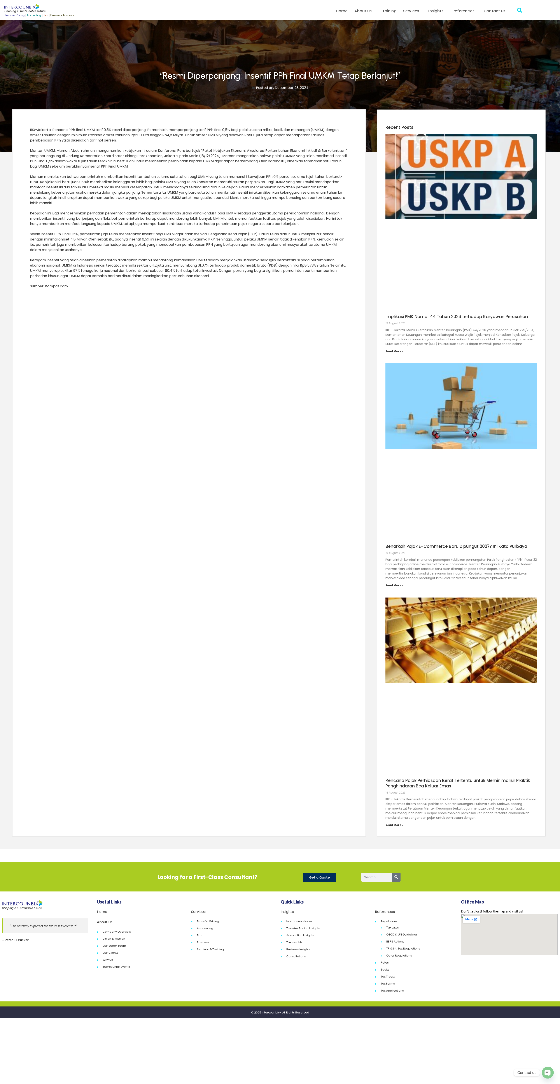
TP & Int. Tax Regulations (403, 948)
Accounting (205, 928)
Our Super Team (114, 946)
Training (389, 11)
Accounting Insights (300, 935)
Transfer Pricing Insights (303, 928)
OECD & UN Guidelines (402, 934)
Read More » (394, 351)
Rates (385, 962)
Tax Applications (392, 991)
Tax (199, 935)
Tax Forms (388, 983)
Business (203, 942)
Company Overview (117, 932)
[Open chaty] (548, 1073)
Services (411, 11)
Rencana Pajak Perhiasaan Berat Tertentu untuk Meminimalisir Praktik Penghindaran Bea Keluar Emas (457, 783)
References (463, 11)
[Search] (396, 877)
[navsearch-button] (519, 11)
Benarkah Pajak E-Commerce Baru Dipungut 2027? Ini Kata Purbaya (456, 546)
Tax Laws (392, 927)
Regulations (389, 921)
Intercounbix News (299, 921)
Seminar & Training (210, 949)
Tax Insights (294, 942)
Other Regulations (399, 955)
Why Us (108, 960)
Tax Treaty (388, 976)
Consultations (296, 956)
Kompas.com (56, 286)
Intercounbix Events (116, 967)
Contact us (494, 11)
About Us (363, 11)
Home (342, 11)
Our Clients (110, 953)
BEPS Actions (395, 941)
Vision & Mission (114, 939)
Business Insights (298, 949)
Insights (435, 11)
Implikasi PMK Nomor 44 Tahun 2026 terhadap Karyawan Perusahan (456, 317)
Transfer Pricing (208, 921)
